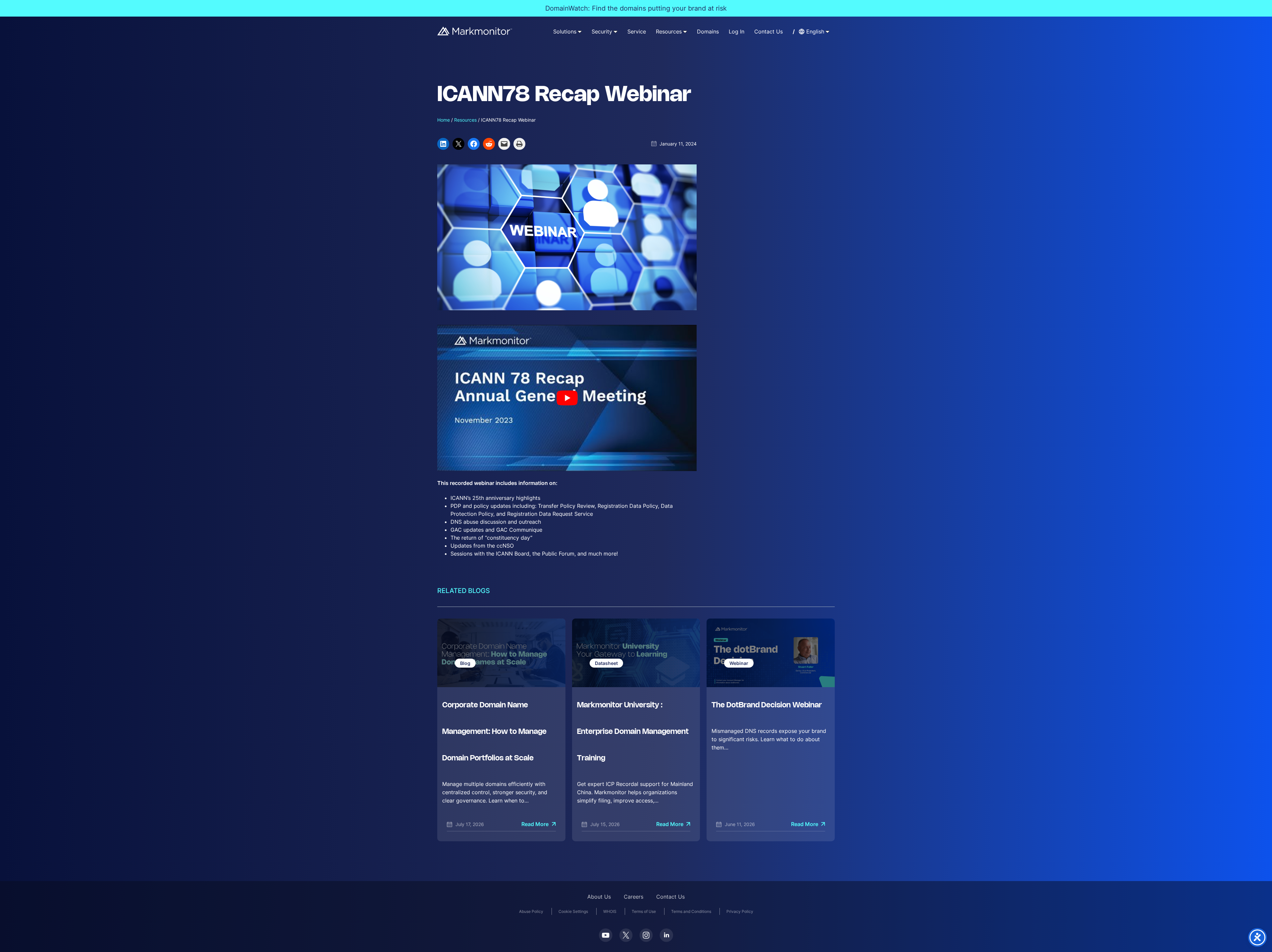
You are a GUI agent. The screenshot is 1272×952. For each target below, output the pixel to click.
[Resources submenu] (685, 31)
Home (443, 120)
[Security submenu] (615, 31)
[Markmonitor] (475, 31)
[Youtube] (605, 935)
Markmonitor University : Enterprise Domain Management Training (633, 732)
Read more (535, 824)
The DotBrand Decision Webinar (767, 705)
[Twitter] (626, 935)
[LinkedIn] (666, 935)
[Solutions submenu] (580, 31)
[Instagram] (646, 935)
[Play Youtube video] (567, 398)
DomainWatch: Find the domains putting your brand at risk (636, 8)
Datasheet (606, 663)
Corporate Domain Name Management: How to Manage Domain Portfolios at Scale (494, 732)
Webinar (738, 663)
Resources (465, 120)
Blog (465, 663)
